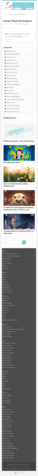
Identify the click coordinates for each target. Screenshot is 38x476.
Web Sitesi (6, 381)
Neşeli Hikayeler (7, 345)
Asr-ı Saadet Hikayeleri (9, 343)
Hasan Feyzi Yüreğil (12, 108)
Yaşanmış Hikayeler (8, 352)
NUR (5, 251)
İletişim (27, 468)
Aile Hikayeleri (7, 362)
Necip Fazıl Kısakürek (13, 54)
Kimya (4, 315)
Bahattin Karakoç (11, 78)
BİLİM (5, 300)
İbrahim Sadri (10, 102)
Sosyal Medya (14, 468)
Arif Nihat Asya (11, 57)
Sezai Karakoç (11, 60)
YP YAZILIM (21, 473)
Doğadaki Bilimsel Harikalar (10, 320)
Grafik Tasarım (6, 388)
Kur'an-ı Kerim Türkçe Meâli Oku (12, 256)
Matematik (6, 310)
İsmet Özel (10, 87)
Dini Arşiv (5, 268)
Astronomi (5, 308)
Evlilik (4, 279)
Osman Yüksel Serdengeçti (15, 99)
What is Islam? (7, 334)
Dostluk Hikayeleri (8, 365)
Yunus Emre (10, 90)
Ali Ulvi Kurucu (11, 75)
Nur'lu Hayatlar (7, 263)
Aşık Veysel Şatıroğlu (13, 96)
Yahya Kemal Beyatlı (13, 84)
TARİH (5, 393)
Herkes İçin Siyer (7, 326)
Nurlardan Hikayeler (8, 348)
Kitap (4, 374)
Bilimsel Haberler (7, 303)
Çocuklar (5, 282)
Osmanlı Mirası (7, 400)
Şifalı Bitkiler (6, 287)
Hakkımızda (6, 468)
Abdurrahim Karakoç (13, 111)
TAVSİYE (6, 371)
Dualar (4, 265)
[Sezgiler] (4, 465)
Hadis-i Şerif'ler (7, 258)
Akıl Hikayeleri (7, 355)
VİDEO (5, 324)
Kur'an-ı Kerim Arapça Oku (10, 253)
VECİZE (6, 296)
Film (4, 386)
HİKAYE (5, 340)
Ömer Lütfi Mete (11, 72)
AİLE (5, 272)
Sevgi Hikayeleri (7, 360)
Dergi (4, 376)
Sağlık (4, 277)
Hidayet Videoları (7, 336)
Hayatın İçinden (7, 289)
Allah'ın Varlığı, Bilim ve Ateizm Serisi (13, 329)
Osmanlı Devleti (7, 395)
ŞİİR (11, 24)
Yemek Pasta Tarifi (8, 292)
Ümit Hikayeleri (7, 350)
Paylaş (22, 468)
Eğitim (4, 275)
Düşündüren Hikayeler (9, 367)
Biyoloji (5, 312)
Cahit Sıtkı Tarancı (12, 93)
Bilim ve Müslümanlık (9, 305)
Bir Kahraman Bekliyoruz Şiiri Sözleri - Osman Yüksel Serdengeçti (18, 36)
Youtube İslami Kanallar (9, 331)
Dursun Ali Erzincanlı (12, 66)
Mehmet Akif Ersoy (12, 81)
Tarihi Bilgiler (6, 402)
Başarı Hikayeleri (7, 357)
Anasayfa (5, 24)
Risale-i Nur (6, 261)
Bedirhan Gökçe (11, 63)
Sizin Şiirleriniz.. (11, 51)
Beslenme (5, 284)
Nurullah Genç (11, 69)
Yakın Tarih (6, 397)
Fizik (4, 317)
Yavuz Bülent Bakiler (13, 105)
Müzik (4, 379)
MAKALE (6, 298)
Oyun (4, 383)
